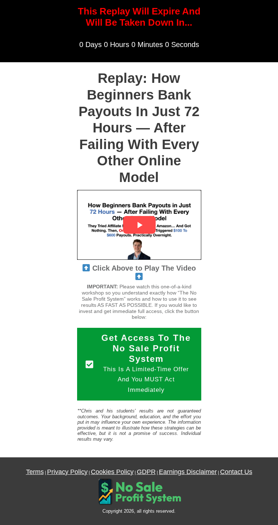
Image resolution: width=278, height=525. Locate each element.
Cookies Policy (112, 471)
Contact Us (236, 471)
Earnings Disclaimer (188, 471)
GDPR (146, 471)
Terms (35, 471)
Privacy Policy (67, 471)
